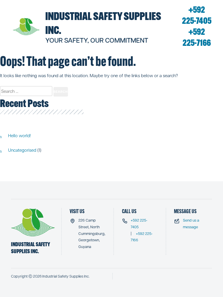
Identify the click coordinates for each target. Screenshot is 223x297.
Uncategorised (22, 150)
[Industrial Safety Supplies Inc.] (26, 26)
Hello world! (19, 135)
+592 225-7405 (196, 15)
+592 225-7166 (197, 37)
